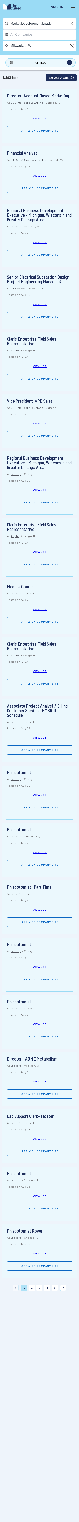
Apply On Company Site (39, 131)
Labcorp (16, 226)
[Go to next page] (63, 1288)
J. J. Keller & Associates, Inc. (29, 160)
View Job (40, 118)
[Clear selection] (72, 23)
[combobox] (43, 23)
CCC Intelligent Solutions (27, 102)
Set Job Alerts (59, 77)
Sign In (57, 7)
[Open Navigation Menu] (72, 7)
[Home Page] (14, 7)
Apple (15, 350)
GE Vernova (18, 288)
